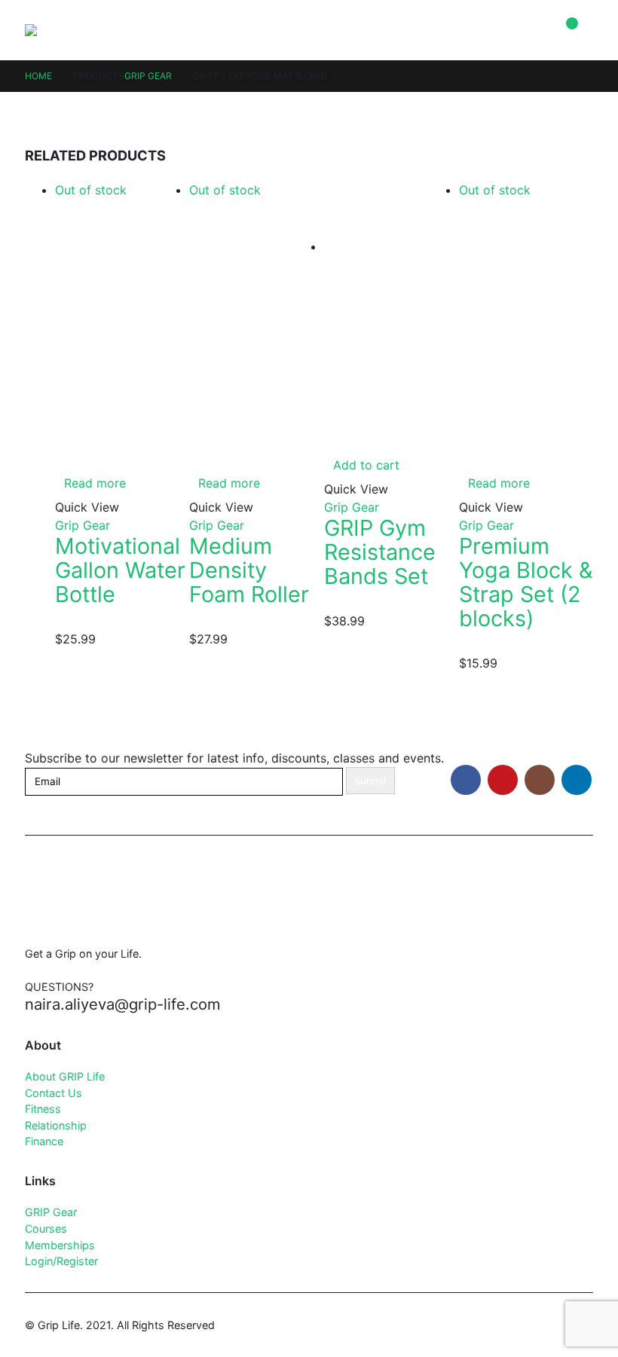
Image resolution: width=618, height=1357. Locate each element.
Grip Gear (82, 525)
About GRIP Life (65, 1076)
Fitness (43, 1108)
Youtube (503, 780)
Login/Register (61, 1261)
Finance (44, 1141)
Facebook (466, 780)
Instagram (540, 780)
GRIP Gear (51, 1212)
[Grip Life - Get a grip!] (55, 30)
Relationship (56, 1125)
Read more (95, 483)
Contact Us (53, 1093)
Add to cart (366, 464)
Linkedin (576, 780)
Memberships (60, 1245)
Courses (46, 1228)
